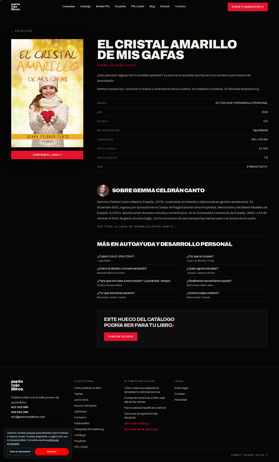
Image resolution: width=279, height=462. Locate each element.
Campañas (69, 6)
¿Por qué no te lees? (200, 256)
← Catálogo (21, 31)
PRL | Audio (137, 6)
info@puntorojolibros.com (28, 416)
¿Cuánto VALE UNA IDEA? (115, 256)
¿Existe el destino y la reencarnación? (122, 268)
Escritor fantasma (85, 405)
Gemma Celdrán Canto (169, 190)
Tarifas (78, 394)
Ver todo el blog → (137, 423)
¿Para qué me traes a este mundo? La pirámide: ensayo (133, 280)
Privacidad (180, 399)
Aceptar (52, 451)
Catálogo (85, 6)
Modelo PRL (103, 6)
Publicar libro (82, 423)
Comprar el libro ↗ (47, 155)
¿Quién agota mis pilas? (202, 268)
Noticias (165, 6)
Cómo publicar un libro (87, 388)
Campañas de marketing (89, 429)
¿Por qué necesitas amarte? (116, 293)
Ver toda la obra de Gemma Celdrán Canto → (137, 226)
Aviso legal (181, 388)
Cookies (179, 394)
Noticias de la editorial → (142, 429)
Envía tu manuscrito (248, 7)
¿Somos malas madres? (203, 293)
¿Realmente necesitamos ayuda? (209, 280)
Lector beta (81, 399)
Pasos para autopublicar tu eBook (145, 407)
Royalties (120, 6)
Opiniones (80, 411)
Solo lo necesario (20, 451)
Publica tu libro (120, 336)
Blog (152, 6)
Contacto (180, 6)
